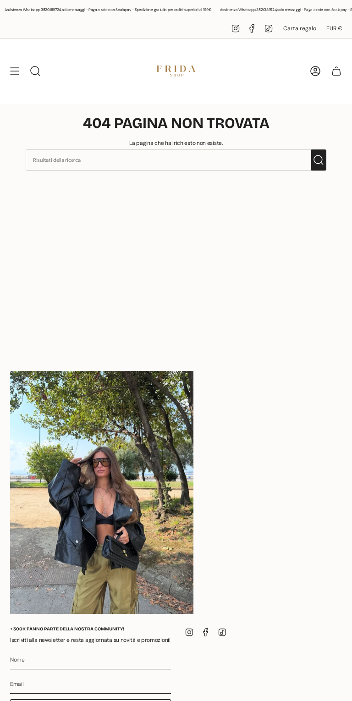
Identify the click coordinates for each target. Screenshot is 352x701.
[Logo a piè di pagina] (101, 492)
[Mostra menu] (15, 71)
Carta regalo (299, 28)
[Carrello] (336, 71)
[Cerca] (318, 160)
